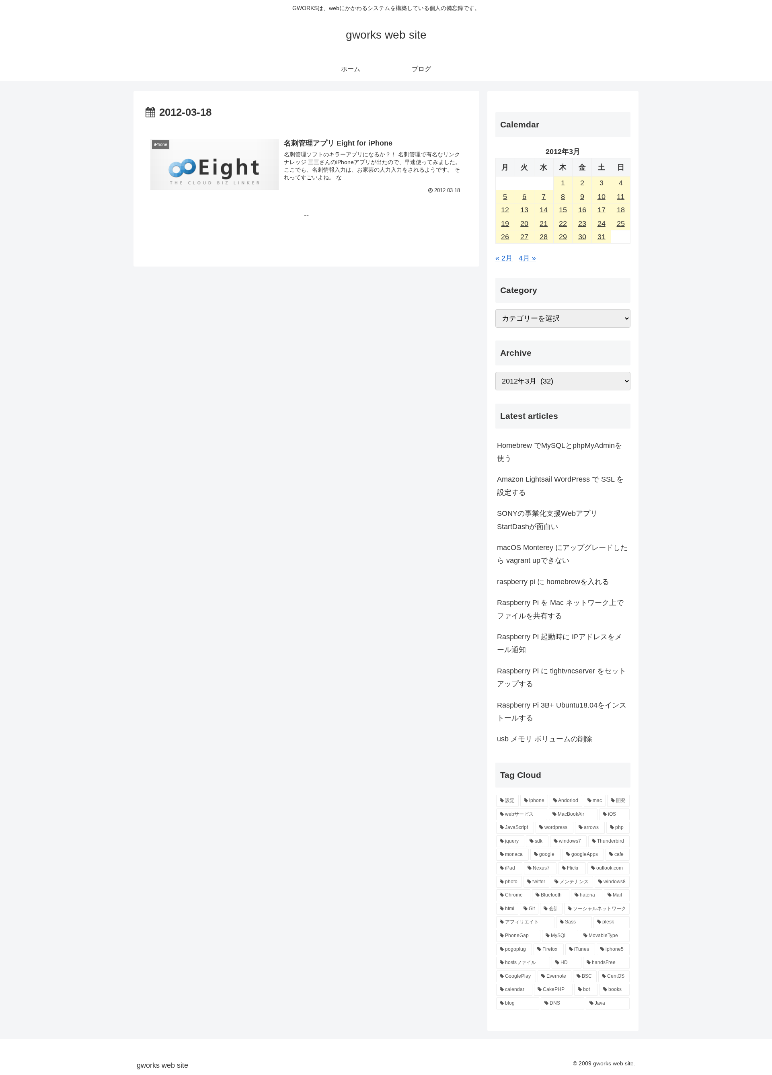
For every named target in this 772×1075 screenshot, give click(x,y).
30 (582, 237)
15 (563, 210)
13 (524, 210)
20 (524, 224)
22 (563, 224)
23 (582, 224)
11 (620, 197)
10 (601, 197)
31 (601, 237)
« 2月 (504, 258)
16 (582, 210)
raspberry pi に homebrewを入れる (553, 582)
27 (524, 237)
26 (505, 237)
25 (621, 224)
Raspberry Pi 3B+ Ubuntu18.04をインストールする (561, 711)
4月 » (527, 258)
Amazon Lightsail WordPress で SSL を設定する (560, 485)
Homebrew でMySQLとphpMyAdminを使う (559, 451)
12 (505, 210)
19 (505, 224)
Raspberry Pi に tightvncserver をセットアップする (561, 677)
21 (544, 224)
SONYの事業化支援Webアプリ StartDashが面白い (547, 519)
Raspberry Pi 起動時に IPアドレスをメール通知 (559, 643)
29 (563, 237)
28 (544, 237)
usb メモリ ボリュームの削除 (544, 739)
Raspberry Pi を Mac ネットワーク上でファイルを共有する (560, 609)
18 (621, 210)
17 (601, 210)
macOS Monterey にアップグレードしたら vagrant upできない (562, 554)
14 (544, 210)
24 (601, 224)
